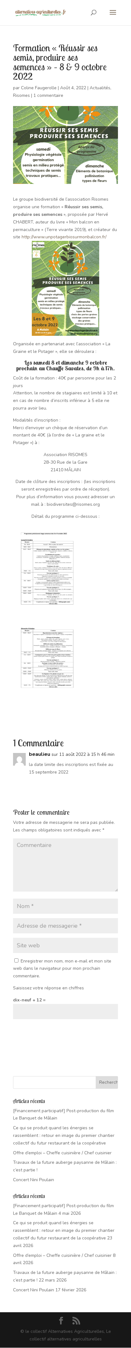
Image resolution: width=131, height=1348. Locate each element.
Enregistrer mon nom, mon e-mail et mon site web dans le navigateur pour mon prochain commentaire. (62, 968)
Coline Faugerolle (39, 88)
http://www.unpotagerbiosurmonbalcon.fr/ (64, 237)
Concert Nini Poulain (33, 1180)
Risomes (21, 95)
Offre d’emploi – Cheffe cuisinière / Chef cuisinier (62, 1153)
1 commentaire (48, 95)
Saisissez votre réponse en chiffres (48, 988)
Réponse (103, 785)
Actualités (100, 88)
